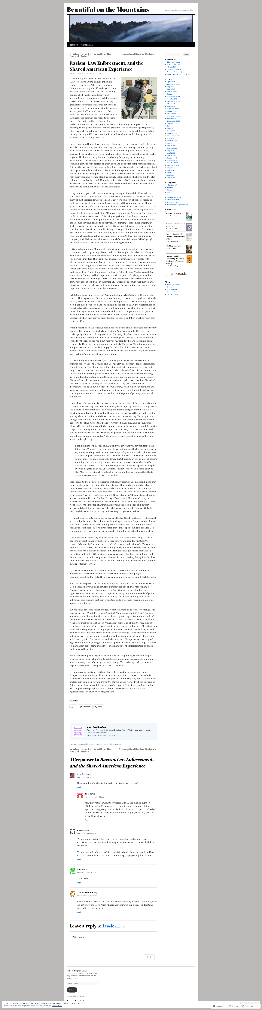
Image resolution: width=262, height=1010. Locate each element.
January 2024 (172, 111)
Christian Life (172, 185)
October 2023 (172, 119)
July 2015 (170, 143)
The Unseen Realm (173, 213)
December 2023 (173, 114)
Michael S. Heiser (173, 216)
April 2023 (171, 128)
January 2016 (172, 141)
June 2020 (171, 131)
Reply (79, 787)
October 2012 (172, 163)
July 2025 (170, 87)
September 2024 (173, 101)
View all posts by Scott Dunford (102, 735)
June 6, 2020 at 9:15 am (86, 777)
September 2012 (173, 165)
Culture (170, 187)
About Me (87, 44)
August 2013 (172, 148)
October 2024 (172, 99)
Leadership (171, 195)
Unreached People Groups (177, 205)
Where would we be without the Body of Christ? (90, 55)
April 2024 (171, 106)
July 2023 (170, 126)
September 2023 (173, 121)
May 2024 (171, 104)
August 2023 (172, 123)
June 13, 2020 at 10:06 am (87, 896)
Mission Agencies (174, 197)
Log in (169, 287)
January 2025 (172, 94)
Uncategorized (95, 744)
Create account (173, 284)
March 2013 (171, 155)
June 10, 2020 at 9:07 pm (86, 873)
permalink (116, 744)
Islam (169, 192)
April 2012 (171, 175)
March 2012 (171, 178)
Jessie (108, 926)
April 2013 (171, 153)
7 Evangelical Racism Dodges (138, 54)
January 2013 (172, 158)
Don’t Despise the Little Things (179, 74)
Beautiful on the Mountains (108, 9)
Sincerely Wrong (173, 62)
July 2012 (170, 168)
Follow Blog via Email (77, 970)
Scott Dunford (95, 73)
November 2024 (173, 96)
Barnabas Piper (173, 241)
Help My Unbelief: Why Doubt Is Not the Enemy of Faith (175, 236)
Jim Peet (82, 774)
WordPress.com (173, 294)
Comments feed (173, 292)
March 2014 (171, 146)
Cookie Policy (57, 1006)
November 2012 (173, 160)
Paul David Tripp (173, 266)
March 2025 (172, 91)
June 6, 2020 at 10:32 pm (94, 797)
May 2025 (171, 89)
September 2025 (173, 84)
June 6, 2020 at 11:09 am (86, 833)
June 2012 (171, 170)
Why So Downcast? (174, 69)
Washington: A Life (173, 246)
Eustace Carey (172, 229)
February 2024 (173, 109)
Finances (170, 190)
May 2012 (171, 173)
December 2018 (173, 136)
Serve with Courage (175, 72)
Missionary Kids (173, 200)
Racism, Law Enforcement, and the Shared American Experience (106, 66)
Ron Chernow (172, 248)
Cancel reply (120, 927)
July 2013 (170, 150)
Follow (72, 990)
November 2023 (173, 116)
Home (74, 44)
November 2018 (173, 138)
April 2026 (171, 82)
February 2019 (172, 133)
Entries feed (172, 289)
